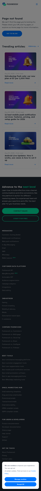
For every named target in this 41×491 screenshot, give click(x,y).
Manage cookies (20, 479)
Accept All (20, 484)
